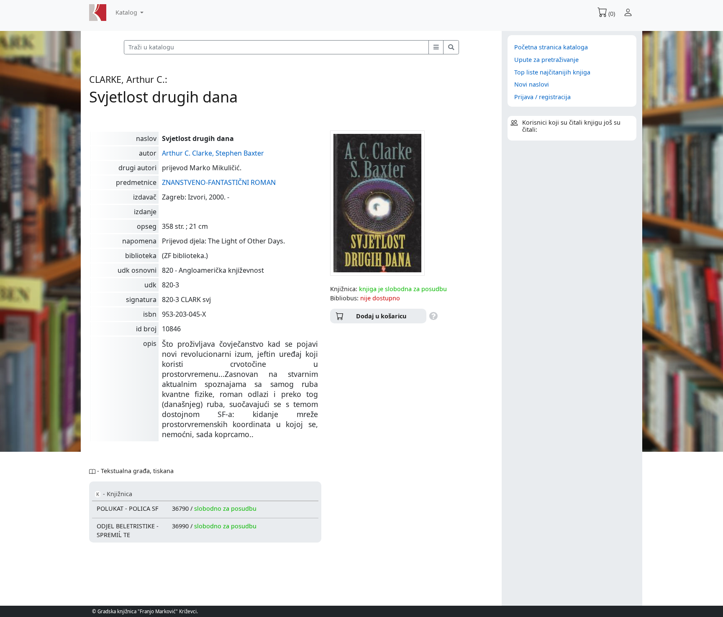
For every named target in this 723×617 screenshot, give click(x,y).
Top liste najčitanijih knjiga (552, 72)
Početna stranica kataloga (551, 47)
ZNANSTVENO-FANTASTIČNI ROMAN (219, 182)
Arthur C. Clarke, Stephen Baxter (213, 153)
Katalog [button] (127, 12)
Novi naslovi (531, 84)
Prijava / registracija (542, 97)
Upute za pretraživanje (546, 60)
